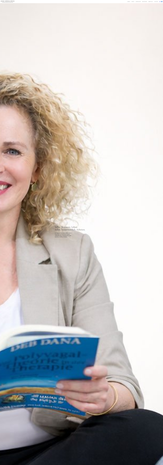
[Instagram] (160, 1)
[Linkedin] (161, 1)
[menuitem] (128, 1)
